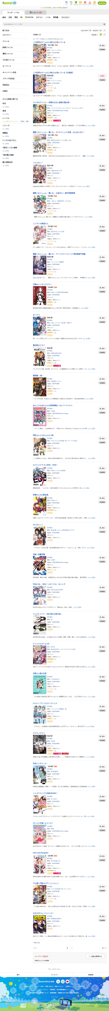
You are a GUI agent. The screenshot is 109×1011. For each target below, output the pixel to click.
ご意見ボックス (69, 986)
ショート (37, 12)
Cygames (54, 170)
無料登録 (103, 3)
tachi (52, 861)
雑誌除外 (95, 30)
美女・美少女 (51, 647)
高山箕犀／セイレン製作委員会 (60, 530)
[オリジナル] (29, 17)
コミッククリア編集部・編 (58, 709)
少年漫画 (49, 138)
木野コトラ (54, 470)
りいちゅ (74, 108)
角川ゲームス (60, 140)
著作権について (43, 993)
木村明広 (53, 381)
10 (55, 118)
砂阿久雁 (60, 292)
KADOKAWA (55, 52)
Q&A (42, 986)
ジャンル (65, 17)
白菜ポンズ (54, 500)
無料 (102, 76)
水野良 (53, 353)
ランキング (54, 975)
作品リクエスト (59, 986)
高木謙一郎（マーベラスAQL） (69, 441)
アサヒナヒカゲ (55, 441)
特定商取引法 (34, 993)
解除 (27, 121)
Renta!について (28, 986)
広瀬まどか (57, 861)
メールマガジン (80, 986)
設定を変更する (96, 956)
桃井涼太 (53, 140)
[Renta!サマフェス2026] (14, 3)
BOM (52, 828)
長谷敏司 (65, 292)
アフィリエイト (43, 989)
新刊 (18, 975)
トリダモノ (80, 108)
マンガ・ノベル (13, 12)
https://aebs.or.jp (32, 1007)
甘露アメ (69, 323)
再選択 (22, 121)
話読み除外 (84, 30)
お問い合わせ (49, 986)
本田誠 (54, 771)
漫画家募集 (53, 993)
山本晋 (53, 741)
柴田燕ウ (59, 918)
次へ (103, 948)
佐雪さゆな (54, 231)
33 (55, 60)
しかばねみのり (55, 679)
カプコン (59, 381)
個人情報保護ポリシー (63, 989)
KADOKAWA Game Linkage (60, 110)
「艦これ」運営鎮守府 (57, 201)
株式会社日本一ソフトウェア (59, 649)
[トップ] (7, 3)
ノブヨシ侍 (67, 201)
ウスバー (53, 50)
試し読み (102, 45)
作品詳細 (102, 49)
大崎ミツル (54, 292)
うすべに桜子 (72, 649)
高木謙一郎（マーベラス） (64, 889)
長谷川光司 (58, 353)
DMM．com (67, 140)
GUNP (61, 590)
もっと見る (6, 107)
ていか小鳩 (61, 231)
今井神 (53, 411)
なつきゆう (54, 799)
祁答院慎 (53, 918)
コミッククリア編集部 (57, 262)
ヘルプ (37, 986)
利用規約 (52, 989)
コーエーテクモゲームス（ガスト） (61, 108)
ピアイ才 (71, 530)
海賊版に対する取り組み (65, 993)
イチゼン (59, 50)
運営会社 (76, 993)
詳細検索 (90, 975)
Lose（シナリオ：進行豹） (59, 323)
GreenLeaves (55, 590)
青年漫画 (49, 47)
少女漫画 (49, 826)
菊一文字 (59, 170)
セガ (59, 470)
